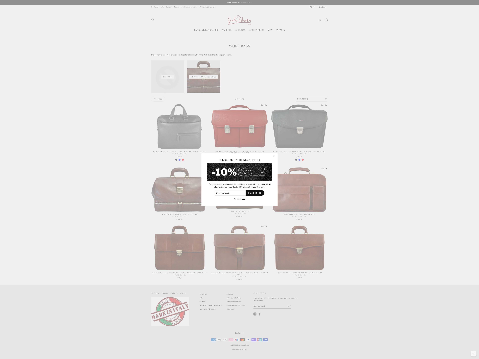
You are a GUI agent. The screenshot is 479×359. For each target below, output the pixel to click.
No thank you (239, 199)
